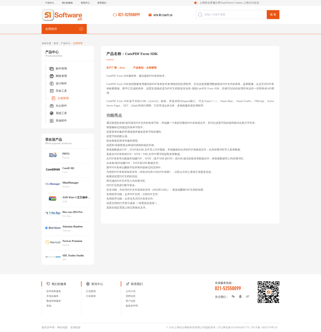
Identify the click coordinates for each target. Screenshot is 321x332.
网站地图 (62, 327)
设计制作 (61, 83)
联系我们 (102, 2)
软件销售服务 (53, 291)
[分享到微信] (232, 296)
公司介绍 (130, 291)
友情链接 (75, 327)
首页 (56, 43)
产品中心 (49, 2)
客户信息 (130, 300)
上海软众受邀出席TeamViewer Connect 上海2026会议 (229, 2)
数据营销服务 (53, 300)
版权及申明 (132, 305)
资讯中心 (85, 2)
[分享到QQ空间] (239, 296)
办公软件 (61, 105)
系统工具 (61, 113)
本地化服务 (52, 296)
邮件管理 (61, 68)
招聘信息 (130, 296)
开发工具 (61, 90)
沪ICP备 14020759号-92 (264, 327)
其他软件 (61, 120)
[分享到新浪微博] (246, 296)
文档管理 (63, 98)
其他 (48, 305)
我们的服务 (67, 2)
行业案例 (91, 291)
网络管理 (61, 76)
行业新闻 (91, 296)
